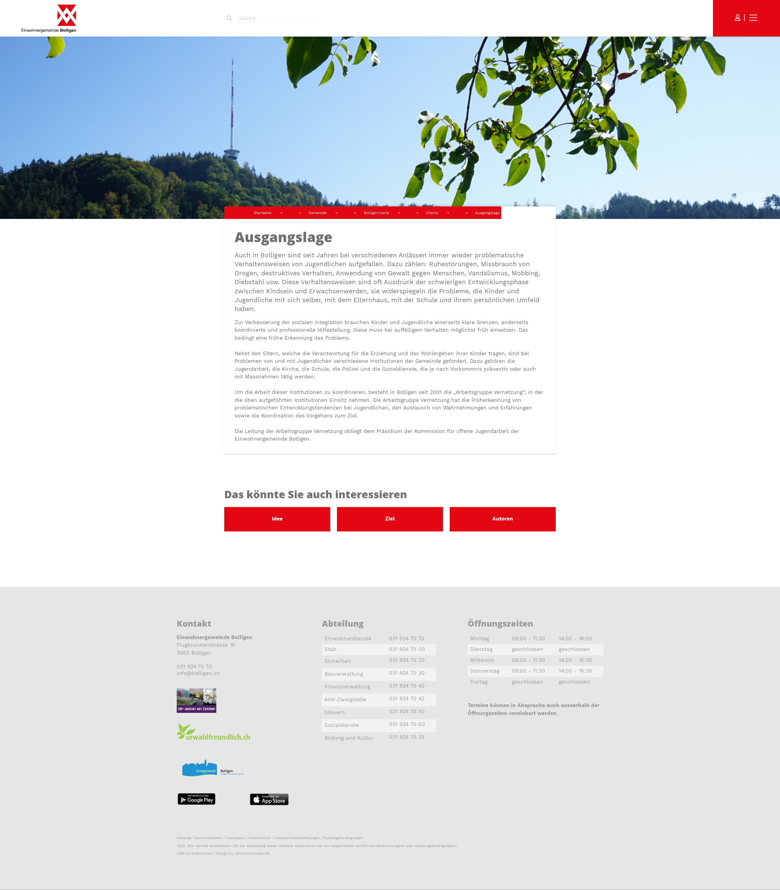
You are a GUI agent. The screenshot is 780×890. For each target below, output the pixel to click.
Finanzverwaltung (347, 687)
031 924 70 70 (194, 666)
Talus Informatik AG (252, 853)
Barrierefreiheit (209, 838)
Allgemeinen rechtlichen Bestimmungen (367, 846)
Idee (277, 519)
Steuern (334, 712)
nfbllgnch (199, 673)
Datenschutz (260, 838)
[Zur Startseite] (49, 18)
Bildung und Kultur (348, 738)
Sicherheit (337, 661)
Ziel (390, 519)
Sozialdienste (341, 725)
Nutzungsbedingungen (343, 838)
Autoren (502, 519)
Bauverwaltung (343, 674)
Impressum (235, 838)
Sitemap (184, 838)
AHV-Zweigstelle (345, 699)
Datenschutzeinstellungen (297, 838)
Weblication (202, 853)
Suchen (229, 18)
